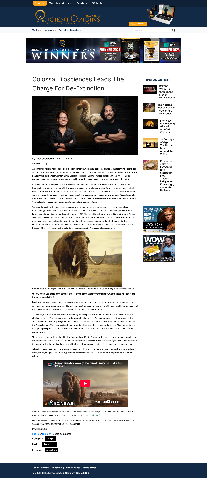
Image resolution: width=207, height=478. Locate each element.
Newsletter (76, 30)
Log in (35, 433)
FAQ (51, 3)
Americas (51, 450)
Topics (35, 30)
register (46, 433)
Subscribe (40, 3)
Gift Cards (97, 3)
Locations (49, 30)
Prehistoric (50, 444)
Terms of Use (89, 467)
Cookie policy (73, 467)
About (71, 3)
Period (62, 30)
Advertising (58, 467)
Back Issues (82, 3)
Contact (60, 3)
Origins (51, 438)
